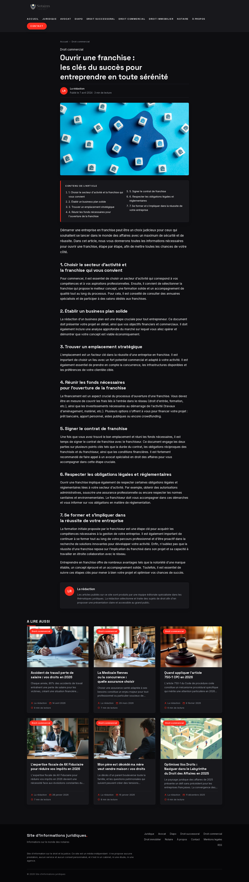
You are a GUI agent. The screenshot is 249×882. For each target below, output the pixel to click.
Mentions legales (213, 839)
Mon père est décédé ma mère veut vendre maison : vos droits (121, 766)
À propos (198, 19)
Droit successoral (101, 19)
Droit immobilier (161, 19)
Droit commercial (132, 19)
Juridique (49, 19)
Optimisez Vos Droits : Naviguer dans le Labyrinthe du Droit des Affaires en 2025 (186, 768)
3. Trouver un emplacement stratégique (91, 206)
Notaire (183, 19)
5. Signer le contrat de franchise (147, 191)
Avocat (65, 19)
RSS (220, 845)
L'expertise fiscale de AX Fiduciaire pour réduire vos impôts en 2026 (57, 766)
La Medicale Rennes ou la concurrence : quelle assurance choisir (116, 677)
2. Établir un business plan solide (87, 201)
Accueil (33, 19)
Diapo (79, 19)
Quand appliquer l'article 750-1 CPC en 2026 (183, 675)
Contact (36, 26)
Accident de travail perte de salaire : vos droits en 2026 (52, 675)
